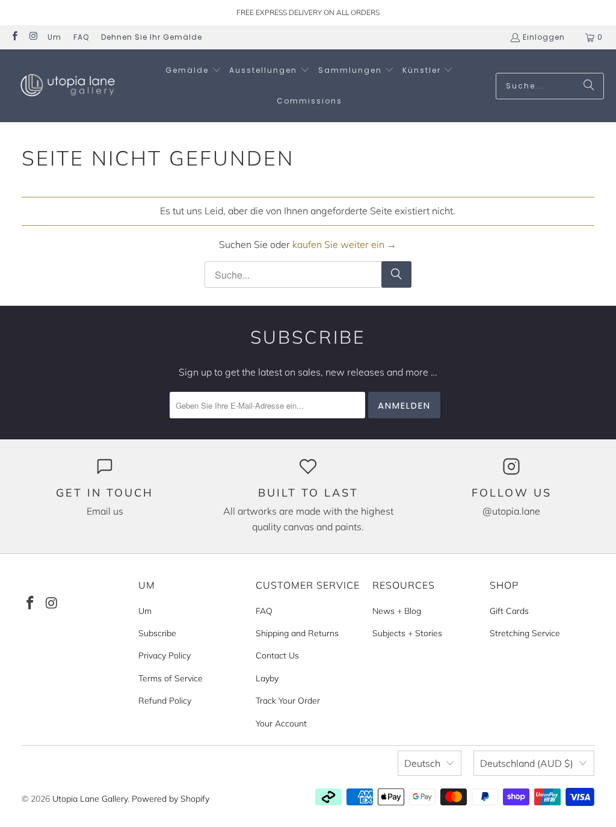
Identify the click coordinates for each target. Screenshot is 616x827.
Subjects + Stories (407, 633)
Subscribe (157, 633)
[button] (193, 70)
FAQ (81, 37)
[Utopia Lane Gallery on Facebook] (14, 37)
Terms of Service (170, 678)
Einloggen (544, 37)
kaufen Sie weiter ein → (344, 244)
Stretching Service (525, 633)
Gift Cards (509, 611)
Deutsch (422, 763)
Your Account (281, 723)
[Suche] (589, 86)
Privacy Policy (164, 655)
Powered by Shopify (170, 798)
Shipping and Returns (297, 633)
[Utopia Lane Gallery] (67, 85)
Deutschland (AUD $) (526, 763)
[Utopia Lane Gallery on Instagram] (33, 37)
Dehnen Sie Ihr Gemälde (151, 37)
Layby (267, 678)
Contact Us (277, 655)
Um (54, 37)
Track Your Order (288, 700)
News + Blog (396, 611)
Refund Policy (164, 700)
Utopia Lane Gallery (90, 798)
